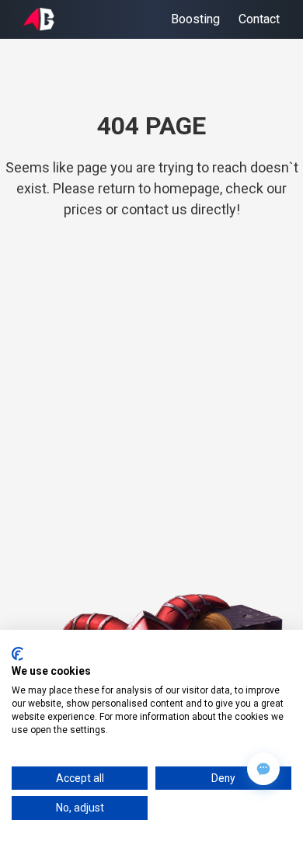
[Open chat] (263, 768)
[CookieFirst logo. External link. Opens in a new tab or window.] (17, 654)
